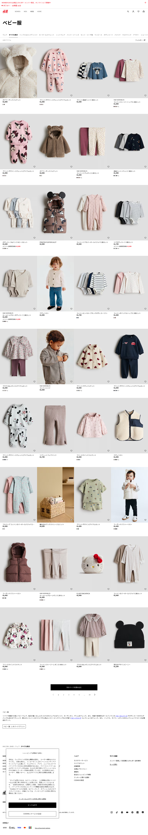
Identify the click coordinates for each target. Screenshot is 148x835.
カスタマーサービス (81, 760)
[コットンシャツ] (55, 356)
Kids (32, 11)
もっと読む (113, 764)
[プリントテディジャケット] (92, 356)
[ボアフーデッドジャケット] (18, 70)
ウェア (17, 746)
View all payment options (42, 828)
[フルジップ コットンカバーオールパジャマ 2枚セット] (18, 494)
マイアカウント (79, 763)
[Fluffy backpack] (92, 564)
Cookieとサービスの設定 (32, 814)
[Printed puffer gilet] (55, 212)
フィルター (139, 40)
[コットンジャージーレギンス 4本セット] (55, 635)
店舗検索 (77, 766)
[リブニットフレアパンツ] (55, 425)
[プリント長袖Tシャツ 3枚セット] (92, 70)
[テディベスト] (55, 283)
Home (39, 11)
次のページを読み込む (74, 687)
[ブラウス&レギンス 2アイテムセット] (18, 356)
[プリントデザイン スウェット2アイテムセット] (55, 70)
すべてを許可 (32, 805)
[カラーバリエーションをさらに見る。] (4, 104)
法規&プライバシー (80, 769)
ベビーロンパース (121, 716)
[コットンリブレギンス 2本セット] (92, 141)
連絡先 (76, 772)
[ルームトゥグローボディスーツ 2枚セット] (18, 283)
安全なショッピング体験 (82, 774)
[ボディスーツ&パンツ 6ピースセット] (18, 212)
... (84, 695)
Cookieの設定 (79, 780)
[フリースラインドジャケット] (92, 425)
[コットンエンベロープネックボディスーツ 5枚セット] (92, 283)
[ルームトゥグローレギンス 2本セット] (55, 564)
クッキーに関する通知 (81, 777)
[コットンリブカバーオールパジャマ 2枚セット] (92, 212)
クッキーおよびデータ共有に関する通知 (32, 799)
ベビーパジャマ (76, 718)
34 (89, 695)
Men (25, 11)
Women (17, 11)
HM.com (6, 746)
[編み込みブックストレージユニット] (55, 494)
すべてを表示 (25, 746)
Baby (12, 746)
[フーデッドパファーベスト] (18, 564)
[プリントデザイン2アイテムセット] (92, 494)
